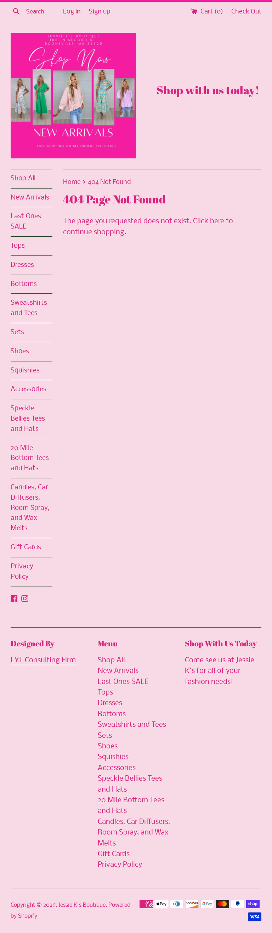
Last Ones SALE (26, 221)
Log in (72, 12)
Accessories (28, 389)
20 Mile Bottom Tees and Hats (30, 458)
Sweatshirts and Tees (29, 308)
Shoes (20, 351)
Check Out (246, 12)
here (217, 221)
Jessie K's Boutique (82, 905)
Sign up (99, 12)
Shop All (23, 178)
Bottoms (24, 284)
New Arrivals (30, 197)
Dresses (22, 265)
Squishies (25, 370)
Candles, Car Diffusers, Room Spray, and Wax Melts (30, 508)
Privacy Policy (22, 571)
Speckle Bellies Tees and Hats (28, 419)
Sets (17, 332)
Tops (18, 245)
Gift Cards (26, 547)
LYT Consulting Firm (43, 660)
